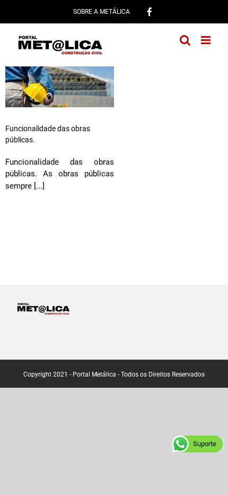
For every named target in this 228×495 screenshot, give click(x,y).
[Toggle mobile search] (185, 40)
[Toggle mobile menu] (206, 40)
